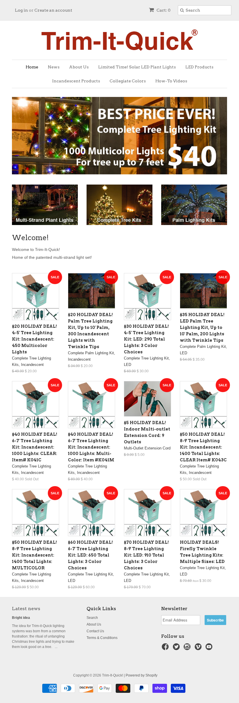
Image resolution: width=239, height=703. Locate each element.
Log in (21, 10)
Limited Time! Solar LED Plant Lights (137, 67)
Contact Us (95, 631)
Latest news (26, 608)
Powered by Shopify (141, 675)
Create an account (53, 10)
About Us (79, 67)
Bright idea (21, 618)
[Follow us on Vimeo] (199, 648)
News (53, 67)
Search (92, 618)
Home (32, 67)
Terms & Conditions (102, 638)
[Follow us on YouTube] (209, 648)
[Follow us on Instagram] (188, 648)
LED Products (199, 67)
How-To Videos (171, 81)
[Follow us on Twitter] (177, 648)
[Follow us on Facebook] (166, 648)
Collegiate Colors (128, 81)
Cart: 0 (163, 10)
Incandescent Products (76, 81)
